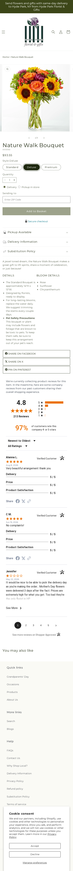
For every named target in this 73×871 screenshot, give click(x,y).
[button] (53, 32)
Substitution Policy (18, 796)
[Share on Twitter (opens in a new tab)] (23, 501)
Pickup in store (30, 187)
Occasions (13, 684)
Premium (51, 167)
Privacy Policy (15, 781)
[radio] (52, 402)
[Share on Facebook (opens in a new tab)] (18, 501)
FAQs (10, 750)
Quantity (8, 174)
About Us (12, 699)
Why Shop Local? (17, 765)
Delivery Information (19, 773)
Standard (12, 167)
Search (11, 721)
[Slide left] (29, 138)
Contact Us (13, 758)
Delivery (12, 187)
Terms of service (16, 804)
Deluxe (31, 167)
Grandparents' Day (18, 676)
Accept (35, 846)
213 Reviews (24, 416)
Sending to (14, 193)
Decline (34, 854)
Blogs (10, 729)
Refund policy (15, 788)
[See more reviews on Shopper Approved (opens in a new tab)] (29, 501)
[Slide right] (44, 138)
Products (12, 692)
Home (6, 57)
